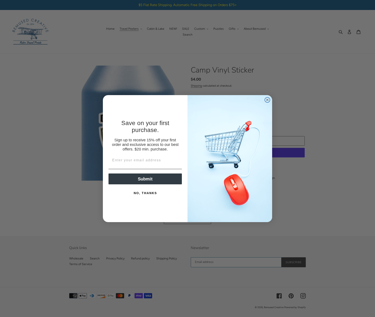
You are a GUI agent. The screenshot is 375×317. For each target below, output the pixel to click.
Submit (145, 179)
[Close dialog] (267, 99)
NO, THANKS (145, 193)
